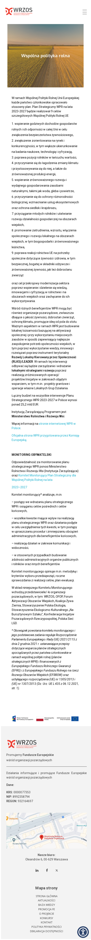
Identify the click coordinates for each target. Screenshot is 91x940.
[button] (83, 932)
